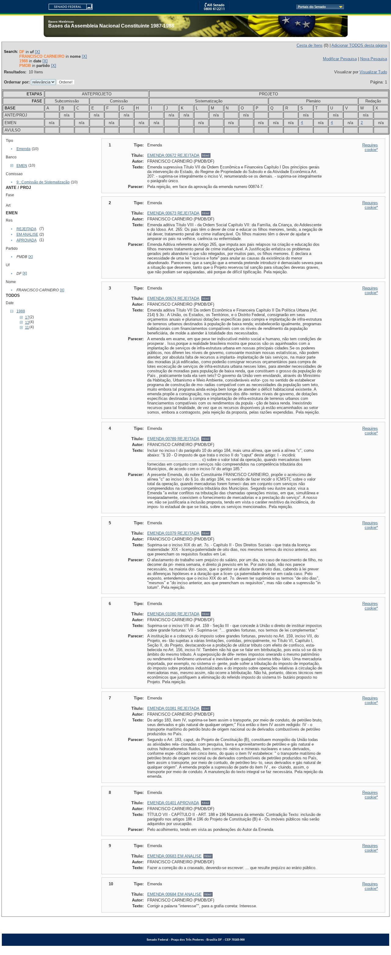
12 (27, 322)
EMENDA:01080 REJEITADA (173, 614)
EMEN (21, 166)
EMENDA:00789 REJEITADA (173, 439)
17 (27, 317)
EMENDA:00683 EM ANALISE (174, 856)
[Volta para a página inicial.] (68, 6)
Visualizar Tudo (373, 72)
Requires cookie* (370, 147)
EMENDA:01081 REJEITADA (173, 708)
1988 (20, 311)
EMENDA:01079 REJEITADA (173, 533)
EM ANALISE (27, 234)
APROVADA (26, 240)
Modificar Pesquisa (340, 59)
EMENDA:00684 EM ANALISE (174, 894)
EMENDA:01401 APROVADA (173, 803)
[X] (37, 52)
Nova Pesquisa (373, 59)
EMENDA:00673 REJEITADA (173, 213)
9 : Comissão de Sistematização (43, 182)
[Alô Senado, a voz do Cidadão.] (214, 9)
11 (27, 327)
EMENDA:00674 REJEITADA (173, 298)
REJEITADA (26, 229)
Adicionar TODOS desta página (359, 45)
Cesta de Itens (310, 45)
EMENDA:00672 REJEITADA (173, 155)
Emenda (23, 149)
